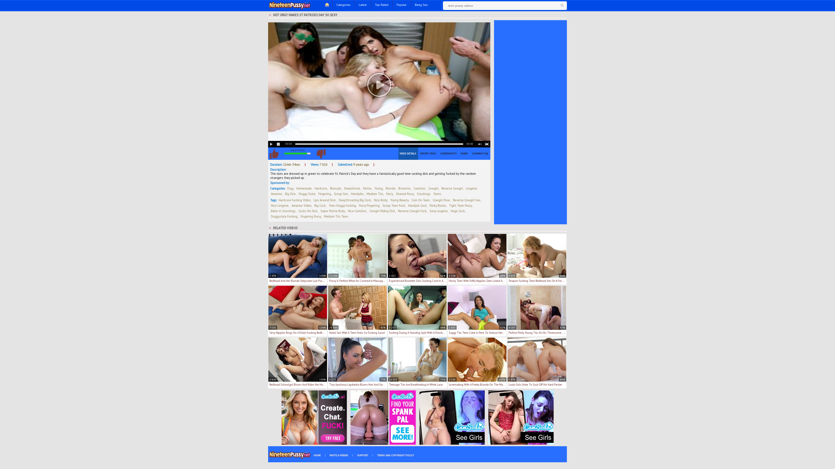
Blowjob (335, 188)
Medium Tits (375, 194)
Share (464, 153)
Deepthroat (352, 188)
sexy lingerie (439, 211)
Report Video (428, 153)
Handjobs (357, 194)
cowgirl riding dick (382, 211)
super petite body (333, 211)
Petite (367, 188)
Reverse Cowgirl (452, 188)
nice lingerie (280, 205)
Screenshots (448, 153)
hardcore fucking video (295, 200)
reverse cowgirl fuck (412, 211)
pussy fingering (369, 205)
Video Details (408, 153)
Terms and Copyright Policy (395, 455)
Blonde (390, 188)
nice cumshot (357, 211)
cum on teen (421, 200)
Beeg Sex (421, 5)
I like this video (274, 154)
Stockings (423, 194)
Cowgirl (433, 188)
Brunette (404, 188)
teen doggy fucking (342, 205)
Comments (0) (480, 153)
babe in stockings (283, 211)
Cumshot (419, 188)
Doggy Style (307, 194)
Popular (402, 5)
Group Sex (341, 194)
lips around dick (325, 200)
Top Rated (381, 5)
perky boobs (438, 205)
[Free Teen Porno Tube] (290, 5)
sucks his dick (308, 211)
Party (389, 194)
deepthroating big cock (355, 200)
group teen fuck (393, 205)
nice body (380, 200)
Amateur (276, 194)
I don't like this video (321, 154)
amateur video (301, 205)
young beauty (399, 200)
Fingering (324, 194)
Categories (343, 5)
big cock (320, 205)
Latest (363, 5)
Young (378, 188)
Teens (437, 194)
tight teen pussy (460, 205)
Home (317, 455)
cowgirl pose (441, 200)
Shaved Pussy (405, 194)
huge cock (458, 211)
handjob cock (417, 205)
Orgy (290, 188)
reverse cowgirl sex (466, 200)
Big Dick (290, 194)
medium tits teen (336, 216)
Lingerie (471, 188)
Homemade (304, 188)
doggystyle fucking (284, 216)
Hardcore (321, 188)
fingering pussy (311, 216)
